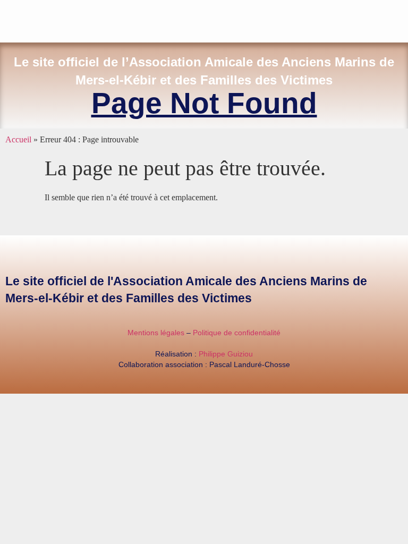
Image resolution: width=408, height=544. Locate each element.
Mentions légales (156, 332)
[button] (400, 19)
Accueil (18, 139)
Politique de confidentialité (236, 332)
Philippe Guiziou (226, 354)
